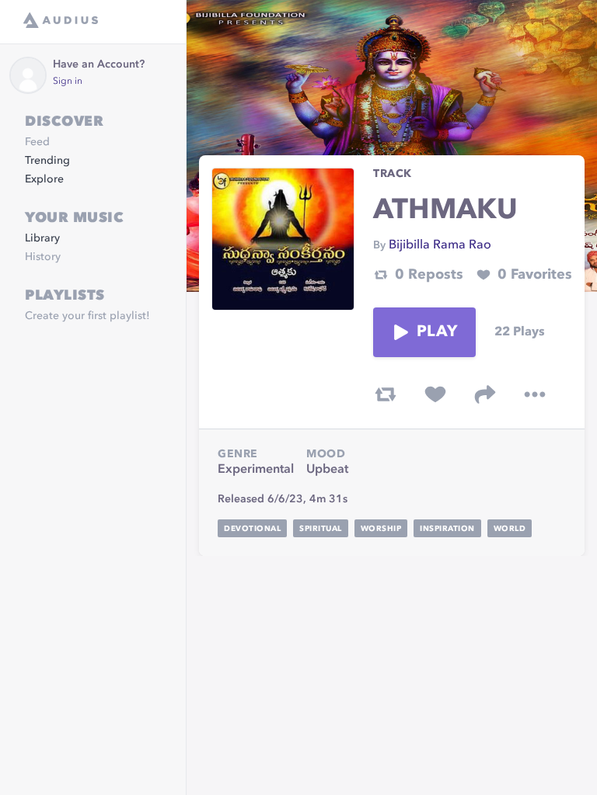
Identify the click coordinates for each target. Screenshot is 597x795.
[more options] (534, 394)
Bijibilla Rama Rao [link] (440, 245)
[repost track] (385, 394)
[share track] (485, 394)
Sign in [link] (67, 81)
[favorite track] (435, 394)
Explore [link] (44, 179)
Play (437, 332)
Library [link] (42, 238)
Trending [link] (47, 160)
